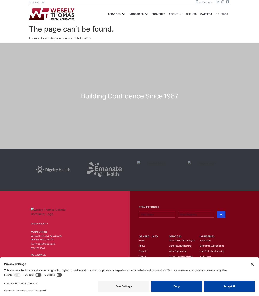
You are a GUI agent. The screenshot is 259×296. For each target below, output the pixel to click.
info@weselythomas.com (43, 243)
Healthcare (205, 240)
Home (141, 240)
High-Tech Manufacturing (212, 251)
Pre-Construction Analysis (182, 240)
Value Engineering (177, 251)
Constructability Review (181, 256)
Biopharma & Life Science (212, 245)
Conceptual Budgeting (180, 245)
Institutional (206, 256)
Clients (142, 256)
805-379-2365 (38, 248)
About (142, 245)
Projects (143, 251)
